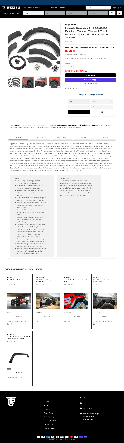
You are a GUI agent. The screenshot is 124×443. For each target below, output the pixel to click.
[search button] (108, 7)
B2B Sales (47, 409)
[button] (31, 7)
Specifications (62, 137)
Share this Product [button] (73, 88)
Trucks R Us (58, 439)
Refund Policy (48, 413)
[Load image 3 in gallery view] (41, 82)
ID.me (46, 405)
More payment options (90, 83)
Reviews (106, 137)
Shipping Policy (49, 417)
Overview (18, 137)
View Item (19, 316)
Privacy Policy (48, 424)
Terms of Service (49, 428)
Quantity (67, 63)
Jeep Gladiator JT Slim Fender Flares (19, 280)
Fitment (84, 137)
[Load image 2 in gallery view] (28, 82)
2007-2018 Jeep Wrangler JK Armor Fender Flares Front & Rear (18, 337)
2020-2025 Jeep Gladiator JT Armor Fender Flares (105, 280)
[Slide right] (59, 82)
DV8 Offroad (11, 277)
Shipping (68, 54)
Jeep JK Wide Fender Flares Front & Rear (75, 280)
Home (46, 398)
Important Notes (40, 137)
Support (46, 401)
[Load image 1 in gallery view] (14, 82)
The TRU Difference (50, 420)
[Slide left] (9, 82)
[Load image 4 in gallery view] (55, 82)
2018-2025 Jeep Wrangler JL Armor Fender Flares (47, 280)
